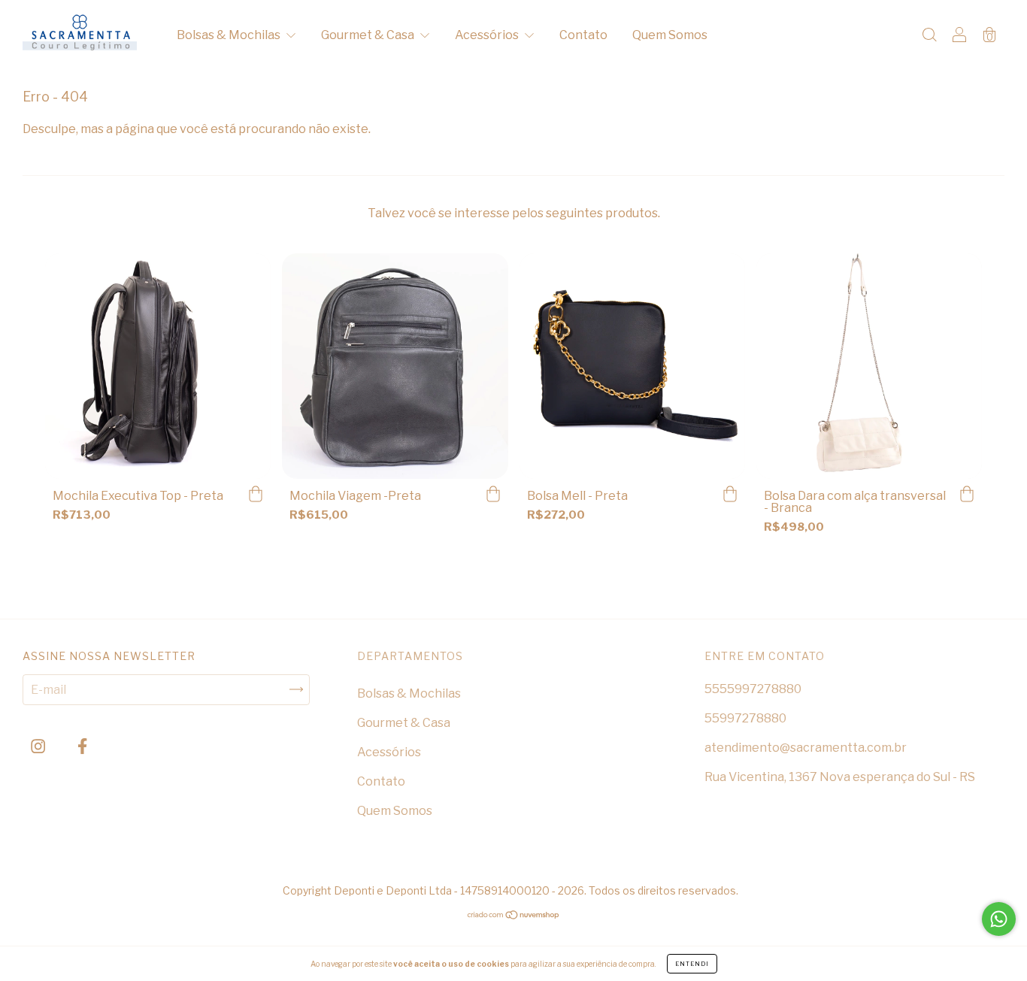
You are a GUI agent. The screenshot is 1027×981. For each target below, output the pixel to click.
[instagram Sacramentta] (39, 746)
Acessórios (488, 35)
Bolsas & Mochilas (230, 35)
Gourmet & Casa (369, 35)
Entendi (692, 963)
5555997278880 (752, 689)
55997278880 (745, 718)
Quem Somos (669, 35)
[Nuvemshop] (514, 916)
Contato (583, 35)
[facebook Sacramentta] (82, 746)
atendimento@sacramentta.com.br (805, 747)
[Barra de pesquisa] (929, 36)
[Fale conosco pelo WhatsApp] (999, 919)
